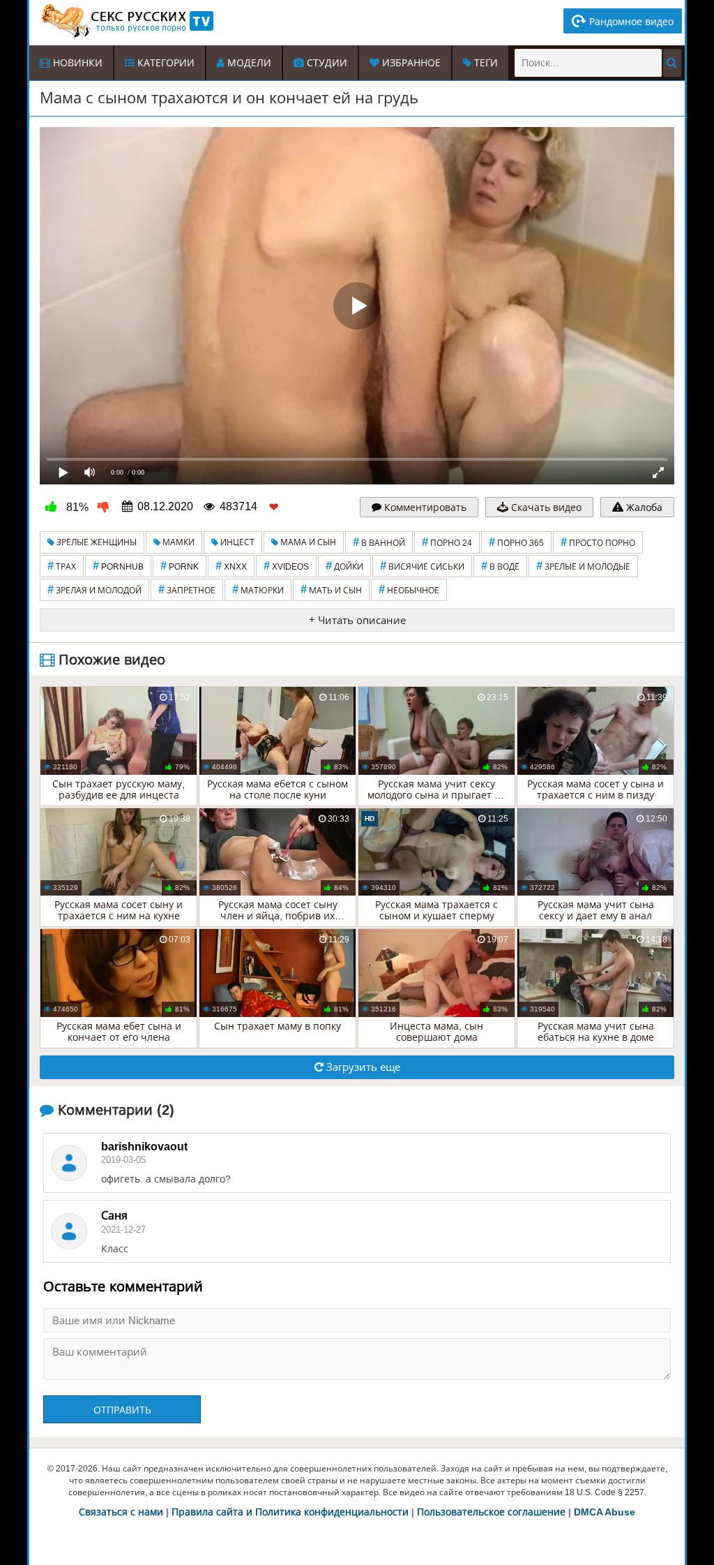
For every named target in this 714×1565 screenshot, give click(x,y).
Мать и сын (331, 589)
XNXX (231, 566)
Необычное (409, 589)
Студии (325, 62)
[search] (672, 63)
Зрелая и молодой (94, 589)
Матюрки (258, 589)
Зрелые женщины (95, 542)
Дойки (344, 566)
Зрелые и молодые (583, 566)
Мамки (177, 542)
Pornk (179, 566)
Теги (484, 62)
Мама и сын (307, 542)
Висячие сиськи (422, 566)
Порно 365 (516, 542)
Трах (61, 566)
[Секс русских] (126, 20)
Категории (165, 62)
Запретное (186, 589)
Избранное (410, 62)
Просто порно (598, 542)
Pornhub (118, 566)
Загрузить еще (362, 1067)
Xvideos (286, 566)
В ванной (379, 542)
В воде (500, 566)
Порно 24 (447, 542)
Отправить (122, 1410)
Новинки (76, 62)
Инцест (236, 542)
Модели (248, 62)
